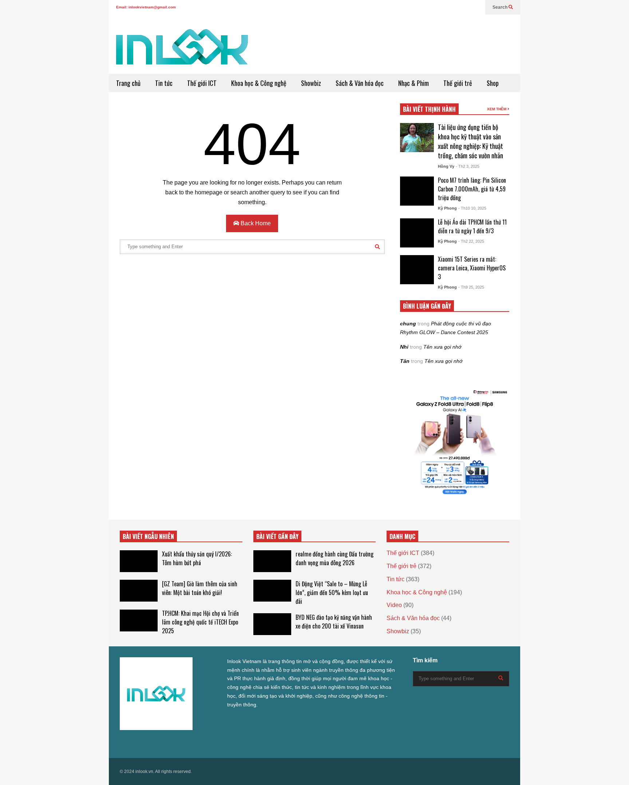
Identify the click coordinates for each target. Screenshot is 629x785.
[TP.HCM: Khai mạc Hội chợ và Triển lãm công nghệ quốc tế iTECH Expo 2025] (139, 620)
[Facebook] (429, 7)
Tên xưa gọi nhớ (442, 347)
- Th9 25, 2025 (471, 287)
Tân (405, 361)
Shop (493, 83)
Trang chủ (128, 83)
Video (394, 605)
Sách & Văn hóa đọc (360, 83)
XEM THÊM (497, 109)
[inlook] (182, 51)
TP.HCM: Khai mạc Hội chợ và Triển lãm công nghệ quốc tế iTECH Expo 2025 (200, 622)
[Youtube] (464, 7)
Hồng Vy (446, 166)
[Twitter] (417, 7)
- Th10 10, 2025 (472, 208)
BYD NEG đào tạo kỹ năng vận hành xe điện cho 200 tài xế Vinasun (334, 621)
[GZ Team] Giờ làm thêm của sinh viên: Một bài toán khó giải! (199, 588)
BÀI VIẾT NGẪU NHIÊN (148, 536)
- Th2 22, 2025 (471, 241)
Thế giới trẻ (457, 83)
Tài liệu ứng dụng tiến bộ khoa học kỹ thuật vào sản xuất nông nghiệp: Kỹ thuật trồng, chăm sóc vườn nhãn (470, 141)
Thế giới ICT (202, 83)
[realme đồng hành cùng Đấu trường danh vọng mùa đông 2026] (272, 561)
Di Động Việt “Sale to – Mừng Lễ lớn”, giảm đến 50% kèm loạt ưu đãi (332, 592)
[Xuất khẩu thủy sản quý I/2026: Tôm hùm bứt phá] (139, 561)
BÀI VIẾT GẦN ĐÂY (277, 536)
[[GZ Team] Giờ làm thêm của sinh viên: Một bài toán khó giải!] (139, 591)
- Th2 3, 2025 (467, 166)
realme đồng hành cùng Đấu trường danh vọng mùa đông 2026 (334, 558)
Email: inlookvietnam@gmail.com (146, 7)
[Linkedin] (476, 7)
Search (500, 7)
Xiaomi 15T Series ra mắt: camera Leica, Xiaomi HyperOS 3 (472, 268)
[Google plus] (441, 7)
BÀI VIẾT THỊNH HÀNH (429, 109)
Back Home (255, 223)
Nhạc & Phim (413, 83)
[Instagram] (452, 7)
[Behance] (175, 743)
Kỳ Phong (447, 208)
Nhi (404, 347)
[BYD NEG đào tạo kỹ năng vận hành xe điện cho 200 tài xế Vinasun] (272, 624)
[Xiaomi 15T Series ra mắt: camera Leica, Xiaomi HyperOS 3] (417, 269)
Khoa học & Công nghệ (258, 83)
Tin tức (164, 83)
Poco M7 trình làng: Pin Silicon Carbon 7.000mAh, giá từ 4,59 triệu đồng (472, 189)
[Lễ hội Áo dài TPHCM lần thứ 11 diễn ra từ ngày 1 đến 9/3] (417, 232)
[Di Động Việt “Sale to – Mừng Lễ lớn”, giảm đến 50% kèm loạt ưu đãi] (272, 591)
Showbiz (311, 83)
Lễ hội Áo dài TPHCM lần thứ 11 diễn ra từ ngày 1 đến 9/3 (472, 226)
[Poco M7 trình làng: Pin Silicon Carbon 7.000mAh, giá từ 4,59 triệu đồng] (417, 191)
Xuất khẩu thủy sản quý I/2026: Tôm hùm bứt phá (197, 558)
